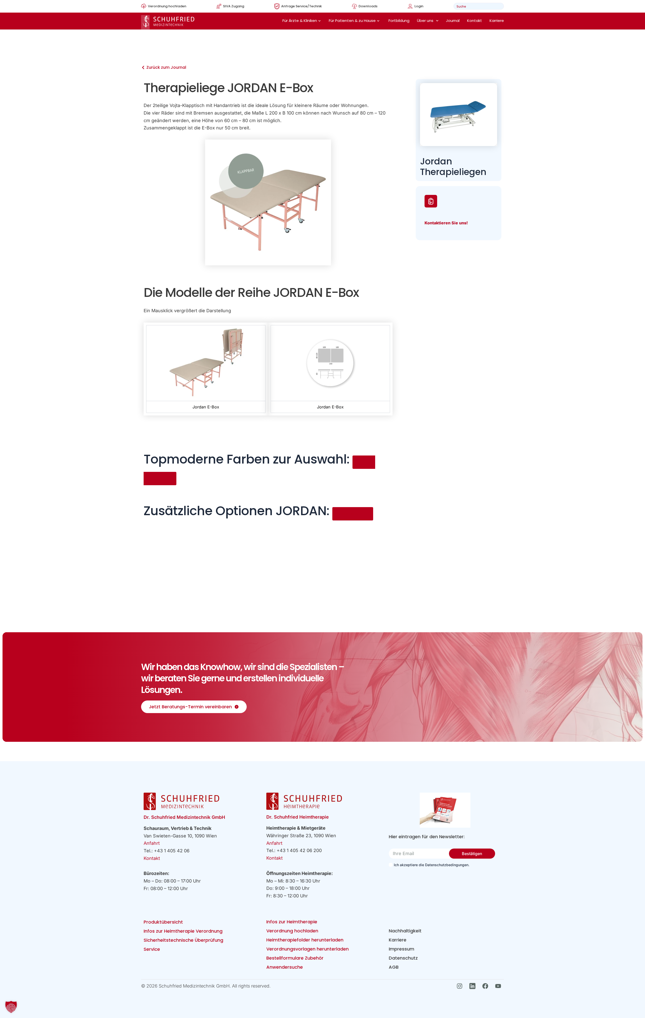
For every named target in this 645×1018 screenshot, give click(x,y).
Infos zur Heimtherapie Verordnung (183, 931)
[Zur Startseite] (167, 22)
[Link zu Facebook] (486, 986)
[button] (11, 1007)
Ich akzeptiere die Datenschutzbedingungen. (431, 865)
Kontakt (474, 20)
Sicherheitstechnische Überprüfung (183, 940)
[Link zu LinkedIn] (473, 986)
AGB (394, 967)
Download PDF (353, 514)
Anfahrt (152, 843)
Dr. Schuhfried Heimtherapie (297, 817)
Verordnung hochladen (292, 931)
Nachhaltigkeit (405, 931)
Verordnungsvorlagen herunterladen (307, 949)
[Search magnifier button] (498, 6)
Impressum (401, 949)
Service (152, 949)
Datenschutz (403, 958)
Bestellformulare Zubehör (295, 958)
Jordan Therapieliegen (453, 166)
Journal (453, 20)
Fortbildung (399, 20)
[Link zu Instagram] (461, 986)
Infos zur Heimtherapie (291, 922)
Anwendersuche (284, 967)
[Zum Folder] (445, 810)
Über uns (425, 20)
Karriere (497, 20)
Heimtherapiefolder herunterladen (304, 940)
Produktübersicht (163, 922)
